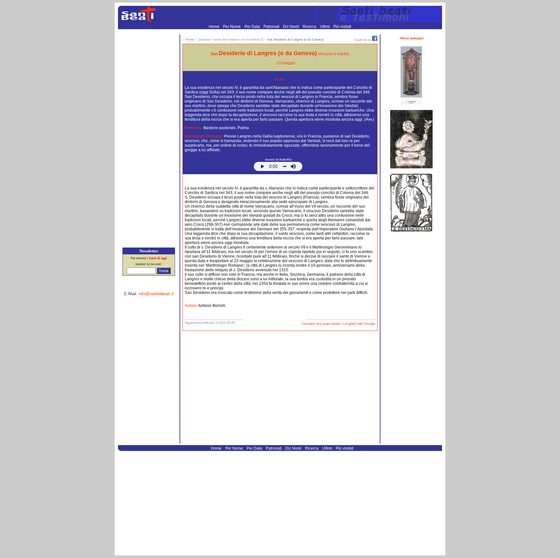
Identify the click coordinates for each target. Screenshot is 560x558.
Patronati (271, 26)
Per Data (252, 26)
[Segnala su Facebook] (374, 39)
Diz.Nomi (291, 26)
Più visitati (342, 26)
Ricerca (310, 26)
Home (214, 26)
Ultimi (325, 26)
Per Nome (232, 26)
